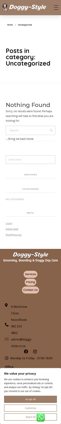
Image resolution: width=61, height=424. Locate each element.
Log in (9, 223)
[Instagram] (35, 351)
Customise (30, 408)
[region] (30, 396)
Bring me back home (21, 139)
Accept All (30, 399)
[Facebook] (26, 351)
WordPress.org (13, 234)
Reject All (30, 416)
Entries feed (12, 229)
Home (10, 24)
